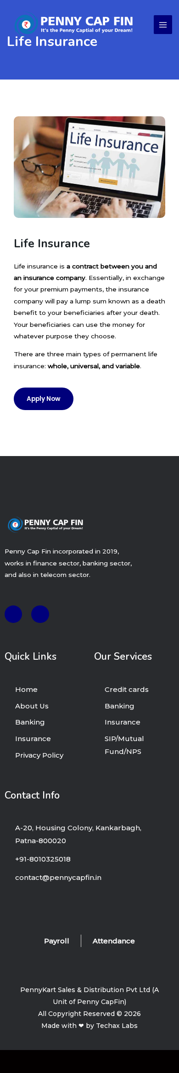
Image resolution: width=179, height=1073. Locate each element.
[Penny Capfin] (73, 24)
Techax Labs (117, 1026)
